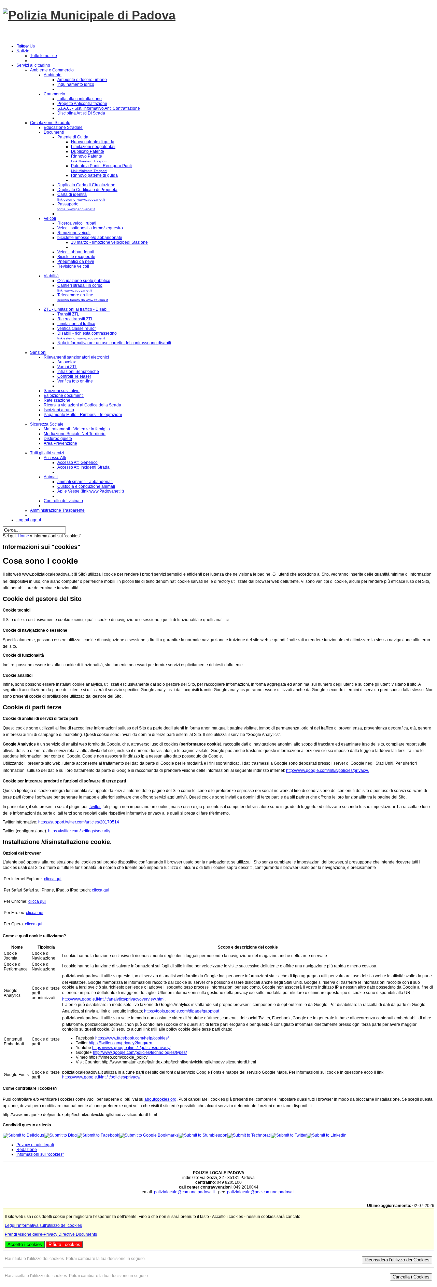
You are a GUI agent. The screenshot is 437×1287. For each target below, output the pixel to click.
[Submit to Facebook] (98, 1135)
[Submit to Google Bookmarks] (149, 1135)
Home (23, 536)
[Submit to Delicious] (23, 1135)
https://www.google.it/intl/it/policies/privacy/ (131, 1047)
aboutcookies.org (160, 1099)
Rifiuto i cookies (64, 1244)
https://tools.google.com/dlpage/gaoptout (181, 1011)
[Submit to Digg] (60, 1135)
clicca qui (52, 878)
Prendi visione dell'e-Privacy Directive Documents (51, 1234)
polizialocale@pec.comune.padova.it (261, 1192)
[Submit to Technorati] (249, 1135)
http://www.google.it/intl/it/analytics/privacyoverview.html (113, 999)
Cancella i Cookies (411, 1276)
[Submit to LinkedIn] (327, 1135)
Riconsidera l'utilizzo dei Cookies (397, 1259)
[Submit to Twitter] (289, 1135)
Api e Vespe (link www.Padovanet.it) (90, 491)
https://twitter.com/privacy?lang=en (120, 1043)
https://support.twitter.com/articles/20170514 (78, 822)
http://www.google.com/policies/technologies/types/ (140, 1052)
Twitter (95, 806)
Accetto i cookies (25, 1244)
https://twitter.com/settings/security (79, 831)
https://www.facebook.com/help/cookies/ (132, 1038)
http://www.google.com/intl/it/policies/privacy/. (327, 770)
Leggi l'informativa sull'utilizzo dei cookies (43, 1225)
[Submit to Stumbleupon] (203, 1135)
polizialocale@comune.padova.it (184, 1192)
